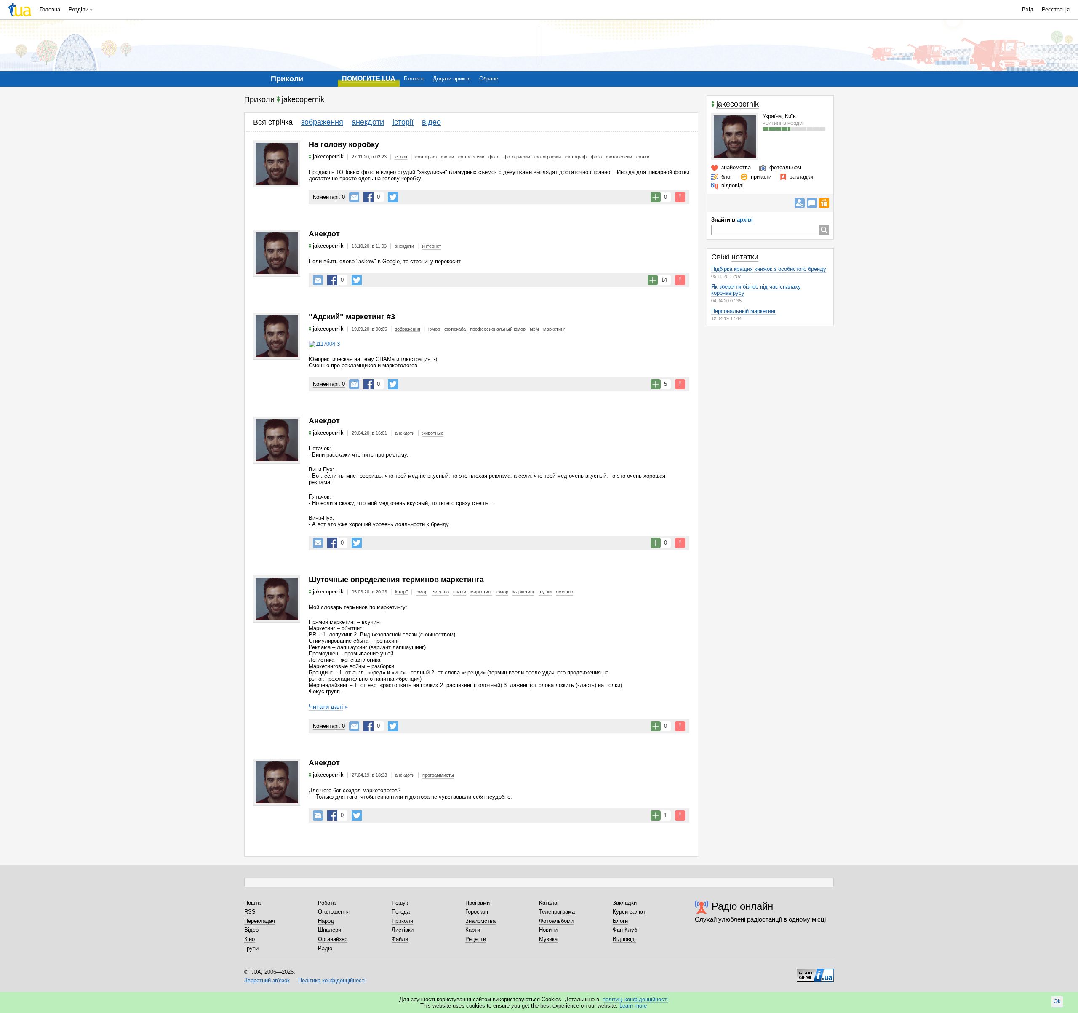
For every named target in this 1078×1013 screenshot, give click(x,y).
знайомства (736, 167)
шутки (459, 591)
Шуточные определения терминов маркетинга (396, 579)
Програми (477, 903)
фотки (447, 156)
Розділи (78, 9)
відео (431, 122)
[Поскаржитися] (680, 197)
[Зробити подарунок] (824, 203)
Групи (251, 948)
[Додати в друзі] (800, 203)
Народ (326, 921)
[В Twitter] (393, 197)
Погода (401, 912)
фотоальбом (785, 167)
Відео (251, 930)
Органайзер (332, 939)
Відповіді (624, 939)
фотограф (426, 156)
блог (726, 177)
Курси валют (629, 912)
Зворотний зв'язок (267, 980)
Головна (50, 9)
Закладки (625, 903)
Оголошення (334, 912)
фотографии (517, 156)
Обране (488, 78)
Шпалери (329, 930)
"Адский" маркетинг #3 (352, 317)
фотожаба (455, 328)
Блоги (620, 921)
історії (403, 122)
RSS (250, 912)
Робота (327, 903)
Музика (548, 939)
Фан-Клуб (625, 930)
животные (432, 433)
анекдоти (368, 122)
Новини (548, 930)
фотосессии (471, 156)
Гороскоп (476, 912)
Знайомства (480, 921)
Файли (400, 939)
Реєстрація (1056, 9)
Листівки (403, 930)
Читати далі (326, 706)
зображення (322, 122)
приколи (761, 177)
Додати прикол (452, 78)
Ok (1057, 1001)
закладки (801, 177)
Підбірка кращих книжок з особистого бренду (768, 269)
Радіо (325, 948)
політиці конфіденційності (635, 999)
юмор (434, 328)
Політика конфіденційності (332, 980)
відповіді (732, 185)
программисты (438, 775)
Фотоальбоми (556, 921)
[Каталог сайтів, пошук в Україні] (815, 972)
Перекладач (259, 921)
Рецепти (475, 939)
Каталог (549, 903)
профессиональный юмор (498, 328)
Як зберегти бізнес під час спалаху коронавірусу (756, 289)
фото (493, 156)
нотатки (744, 257)
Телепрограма (557, 912)
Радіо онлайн (742, 906)
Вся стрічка (273, 122)
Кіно (249, 939)
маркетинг (554, 328)
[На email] (354, 197)
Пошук (400, 903)
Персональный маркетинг (743, 311)
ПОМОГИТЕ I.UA (368, 78)
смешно (440, 591)
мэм (534, 328)
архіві (745, 219)
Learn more (633, 1005)
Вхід (1027, 9)
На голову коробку (344, 144)
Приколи (402, 921)
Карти (472, 930)
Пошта (252, 903)
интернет (431, 246)
